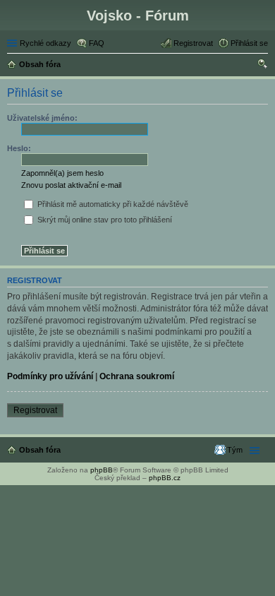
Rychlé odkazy (45, 43)
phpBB (101, 470)
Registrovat (35, 410)
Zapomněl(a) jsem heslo (62, 173)
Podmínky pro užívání (50, 376)
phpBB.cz (165, 478)
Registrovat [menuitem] (193, 43)
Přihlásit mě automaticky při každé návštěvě (111, 204)
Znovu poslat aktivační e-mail (71, 185)
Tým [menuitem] (235, 450)
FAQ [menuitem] (96, 43)
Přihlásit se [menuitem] (249, 43)
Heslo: (19, 148)
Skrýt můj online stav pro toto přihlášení (103, 219)
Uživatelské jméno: (42, 118)
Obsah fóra (40, 450)
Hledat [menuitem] (263, 65)
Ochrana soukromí (136, 376)
